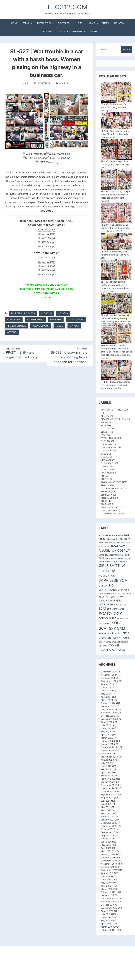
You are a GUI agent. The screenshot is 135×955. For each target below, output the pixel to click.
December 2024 (109, 671)
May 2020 (106, 845)
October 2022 (108, 753)
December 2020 (109, 823)
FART (101, 558)
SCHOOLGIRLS (107, 618)
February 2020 (108, 854)
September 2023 (109, 719)
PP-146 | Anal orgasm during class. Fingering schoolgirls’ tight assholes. (115, 134)
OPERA (104, 466)
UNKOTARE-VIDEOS (111, 513)
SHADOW (105, 491)
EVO (103, 435)
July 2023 (106, 725)
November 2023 (109, 712)
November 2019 (109, 863)
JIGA (103, 457)
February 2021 (108, 816)
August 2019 (107, 873)
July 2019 (105, 876)
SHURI (104, 501)
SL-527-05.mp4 (46, 246)
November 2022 (109, 750)
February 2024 (108, 703)
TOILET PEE (105, 633)
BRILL (103, 425)
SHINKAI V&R (107, 498)
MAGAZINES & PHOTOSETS (71, 31)
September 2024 (109, 681)
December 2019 (109, 860)
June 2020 (106, 841)
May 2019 (106, 882)
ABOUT (93, 31)
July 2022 (106, 763)
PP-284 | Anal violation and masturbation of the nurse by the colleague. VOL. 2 (115, 227)
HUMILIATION (13, 319)
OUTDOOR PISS (76, 319)
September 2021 (109, 794)
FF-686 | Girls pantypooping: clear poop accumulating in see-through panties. (115, 385)
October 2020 (108, 829)
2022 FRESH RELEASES (23, 313)
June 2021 (106, 804)
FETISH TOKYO (108, 438)
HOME (14, 23)
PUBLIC (59, 326)
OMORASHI (55, 319)
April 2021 (106, 810)
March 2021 (107, 813)
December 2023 (109, 709)
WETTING (11, 332)
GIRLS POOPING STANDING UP (113, 561)
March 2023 (107, 737)
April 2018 (106, 923)
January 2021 (107, 819)
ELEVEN (105, 431)
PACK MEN (106, 472)
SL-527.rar (46, 297)
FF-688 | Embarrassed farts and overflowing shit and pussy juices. (115, 107)
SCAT (102, 608)
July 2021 (105, 800)
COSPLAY (124, 550)
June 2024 (106, 690)
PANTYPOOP (112, 597)
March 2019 (107, 889)
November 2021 (109, 788)
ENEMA (105, 23)
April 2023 (106, 734)
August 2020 (107, 835)
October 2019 (108, 867)
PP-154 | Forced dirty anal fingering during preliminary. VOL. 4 (115, 254)
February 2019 (108, 892)
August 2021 (107, 797)
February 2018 (108, 930)
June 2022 (106, 766)
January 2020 (108, 857)
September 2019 (109, 870)
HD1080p (119, 23)
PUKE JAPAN (107, 485)
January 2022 (108, 782)
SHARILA (63, 83)
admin (26, 83)
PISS (80, 23)
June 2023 (106, 728)
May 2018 (106, 920)
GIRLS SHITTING (112, 566)
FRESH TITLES (44, 23)
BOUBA (104, 422)
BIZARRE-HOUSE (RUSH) (113, 419)
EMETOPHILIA (115, 555)
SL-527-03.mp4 (46, 238)
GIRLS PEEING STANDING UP (117, 558)
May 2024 (106, 693)
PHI (102, 476)
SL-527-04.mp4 (46, 242)
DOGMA (105, 428)
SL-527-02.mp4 (46, 233)
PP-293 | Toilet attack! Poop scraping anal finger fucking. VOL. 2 (115, 164)
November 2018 (109, 901)
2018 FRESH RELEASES (111, 535)
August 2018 (107, 911)
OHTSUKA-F (107, 463)
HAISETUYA (107, 450)
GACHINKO (106, 444)
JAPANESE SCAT (114, 580)
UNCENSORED (45, 31)
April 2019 (106, 886)
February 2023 (108, 741)
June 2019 (106, 879)
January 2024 (108, 706)
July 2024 (106, 687)
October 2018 (108, 904)
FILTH (103, 441)
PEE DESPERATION (16, 326)
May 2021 (106, 807)
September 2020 (109, 832)
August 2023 (107, 722)
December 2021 (109, 785)
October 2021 (108, 791)
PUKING (124, 605)
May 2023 (106, 731)
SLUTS (104, 504)
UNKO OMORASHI (121, 638)
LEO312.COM (68, 7)
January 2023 (108, 744)
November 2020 (109, 826)
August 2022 (107, 760)
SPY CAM (74, 326)
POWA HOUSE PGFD (111, 482)
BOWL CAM (118, 545)
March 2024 (107, 700)
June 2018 (106, 917)
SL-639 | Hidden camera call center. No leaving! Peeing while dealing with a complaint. (116, 318)
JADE (103, 453)
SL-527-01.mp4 (46, 229)
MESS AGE (106, 460)
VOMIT (92, 23)
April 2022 (106, 772)
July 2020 (106, 838)
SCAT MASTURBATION (115, 609)
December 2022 (109, 747)
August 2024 (107, 684)
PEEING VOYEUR (40, 326)
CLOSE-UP (46, 313)
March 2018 (107, 926)
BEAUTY (105, 416)
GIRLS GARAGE (108, 447)
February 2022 (108, 778)
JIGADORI (104, 585)
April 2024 (106, 697)
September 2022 (109, 756)
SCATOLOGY (64, 23)
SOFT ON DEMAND (110, 507)
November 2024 (109, 675)
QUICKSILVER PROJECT (113, 488)
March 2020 (107, 851)
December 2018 (109, 898)
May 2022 (106, 769)
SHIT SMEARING (105, 624)
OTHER (104, 469)
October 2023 (108, 715)
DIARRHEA (104, 555)
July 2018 (105, 914)
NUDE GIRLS (123, 590)
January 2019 (107, 895)
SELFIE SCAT (122, 618)
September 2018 (109, 908)
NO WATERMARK (35, 319)
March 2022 (107, 775)
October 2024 (108, 678)
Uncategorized (108, 510)
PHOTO (104, 479)
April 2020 (106, 848)
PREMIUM (27, 23)
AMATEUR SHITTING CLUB (114, 409)
